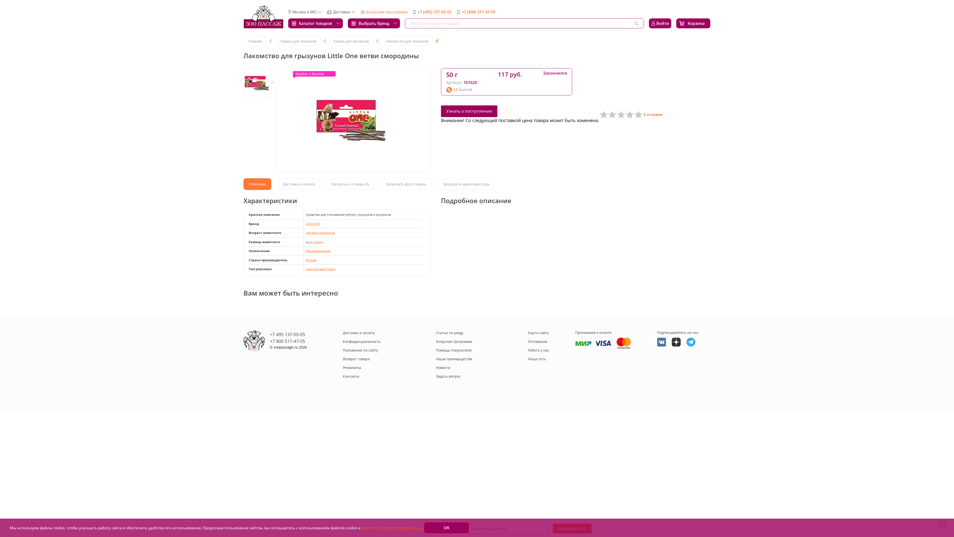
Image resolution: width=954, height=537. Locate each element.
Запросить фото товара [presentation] (406, 184)
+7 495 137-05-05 (287, 334)
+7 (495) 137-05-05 (434, 12)
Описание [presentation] (257, 184)
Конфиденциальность (361, 341)
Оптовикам (537, 341)
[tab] (257, 184)
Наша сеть (537, 359)
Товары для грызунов (297, 41)
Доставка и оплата (359, 332)
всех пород (314, 242)
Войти (662, 23)
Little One (313, 224)
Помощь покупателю (454, 350)
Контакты (351, 376)
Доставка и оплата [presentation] (299, 184)
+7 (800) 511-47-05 (478, 12)
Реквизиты (352, 367)
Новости (443, 367)
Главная (255, 41)
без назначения (318, 251)
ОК (446, 528)
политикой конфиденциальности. (392, 527)
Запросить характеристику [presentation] (466, 184)
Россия (311, 260)
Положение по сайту (360, 350)
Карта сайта (538, 332)
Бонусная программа (386, 12)
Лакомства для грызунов (407, 41)
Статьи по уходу (449, 332)
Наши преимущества (454, 359)
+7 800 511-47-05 (287, 341)
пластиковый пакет (321, 269)
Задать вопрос (448, 376)
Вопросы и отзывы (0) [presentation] (350, 184)
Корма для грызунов (351, 41)
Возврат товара (356, 359)
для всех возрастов (320, 232)
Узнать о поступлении (469, 111)
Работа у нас (538, 350)
